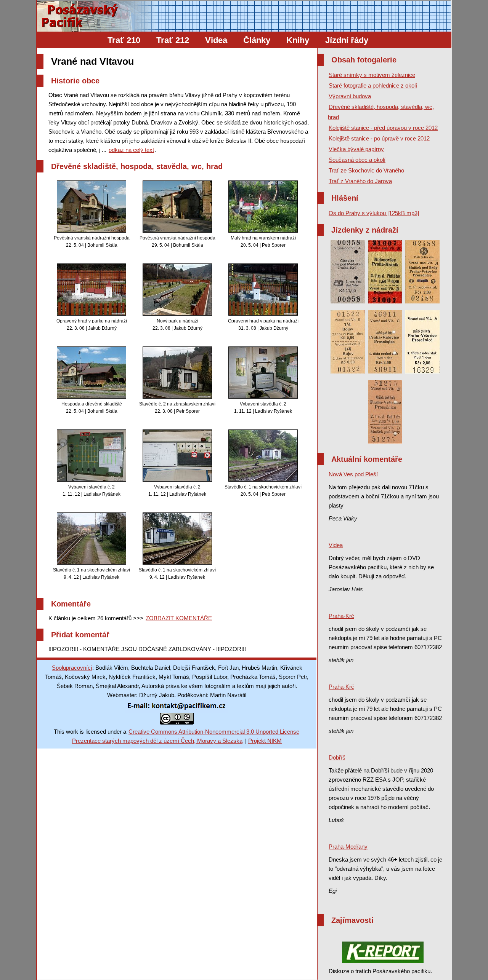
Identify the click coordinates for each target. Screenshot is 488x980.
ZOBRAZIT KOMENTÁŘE (179, 618)
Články (256, 40)
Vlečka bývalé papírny (356, 149)
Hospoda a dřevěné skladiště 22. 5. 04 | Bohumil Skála (91, 407)
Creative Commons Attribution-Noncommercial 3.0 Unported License (213, 731)
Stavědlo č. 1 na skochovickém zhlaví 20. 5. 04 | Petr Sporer (263, 490)
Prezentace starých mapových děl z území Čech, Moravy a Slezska (157, 740)
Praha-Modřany (348, 846)
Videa (216, 40)
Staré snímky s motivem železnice (372, 75)
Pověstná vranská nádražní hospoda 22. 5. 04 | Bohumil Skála (92, 241)
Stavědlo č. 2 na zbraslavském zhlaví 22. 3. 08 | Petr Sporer (177, 407)
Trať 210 (124, 40)
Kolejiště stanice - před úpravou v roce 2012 (383, 127)
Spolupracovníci (72, 667)
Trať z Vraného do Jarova (360, 181)
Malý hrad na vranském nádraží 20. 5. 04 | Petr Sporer (263, 241)
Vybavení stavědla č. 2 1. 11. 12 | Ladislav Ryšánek (263, 407)
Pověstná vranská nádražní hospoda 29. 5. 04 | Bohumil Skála (177, 241)
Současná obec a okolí (357, 159)
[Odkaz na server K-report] (382, 952)
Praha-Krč (341, 616)
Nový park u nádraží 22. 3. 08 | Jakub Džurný (177, 324)
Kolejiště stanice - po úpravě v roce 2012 (379, 138)
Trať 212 (172, 40)
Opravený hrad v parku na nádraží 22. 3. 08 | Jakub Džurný (91, 324)
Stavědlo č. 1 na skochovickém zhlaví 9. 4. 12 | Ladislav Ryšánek (91, 573)
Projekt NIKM (265, 740)
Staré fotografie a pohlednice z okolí (373, 85)
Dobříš (337, 757)
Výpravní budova (350, 96)
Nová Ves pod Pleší (353, 474)
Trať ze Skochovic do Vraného (366, 170)
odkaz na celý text (131, 150)
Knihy (297, 40)
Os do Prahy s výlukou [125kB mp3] (374, 213)
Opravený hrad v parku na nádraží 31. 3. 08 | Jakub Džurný (263, 324)
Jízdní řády (346, 40)
